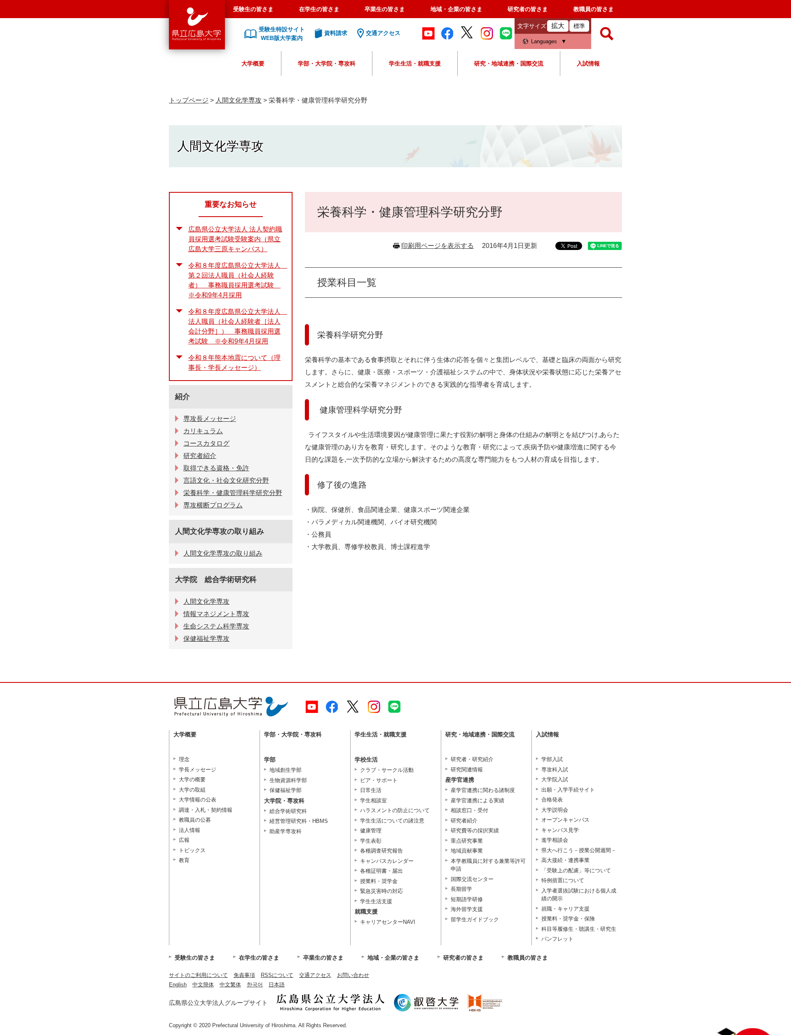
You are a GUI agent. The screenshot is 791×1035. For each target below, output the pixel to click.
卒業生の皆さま (385, 9)
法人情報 (189, 830)
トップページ (188, 100)
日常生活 (370, 790)
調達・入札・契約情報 (205, 810)
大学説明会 (554, 810)
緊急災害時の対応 (381, 891)
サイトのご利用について (198, 975)
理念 (184, 759)
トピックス (192, 850)
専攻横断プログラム (213, 505)
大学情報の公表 (197, 800)
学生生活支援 (376, 901)
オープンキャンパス (565, 820)
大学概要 (252, 63)
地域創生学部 (285, 770)
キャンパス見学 (560, 830)
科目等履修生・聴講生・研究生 (578, 929)
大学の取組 (192, 790)
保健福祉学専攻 (206, 638)
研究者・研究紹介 (472, 759)
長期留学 (461, 889)
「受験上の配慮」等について (576, 870)
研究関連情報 (467, 769)
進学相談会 (554, 840)
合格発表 (552, 800)
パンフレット (557, 939)
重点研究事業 (467, 841)
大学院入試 (554, 779)
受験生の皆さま (253, 9)
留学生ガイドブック (475, 919)
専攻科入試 (554, 769)
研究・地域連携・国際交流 (508, 63)
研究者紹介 (199, 455)
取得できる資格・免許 (216, 468)
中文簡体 (203, 984)
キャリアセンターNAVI (387, 922)
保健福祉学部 (285, 790)
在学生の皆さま (319, 9)
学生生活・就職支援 (415, 63)
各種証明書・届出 (381, 871)
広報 (184, 840)
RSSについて (277, 975)
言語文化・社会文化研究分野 (226, 480)
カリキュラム (203, 431)
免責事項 (244, 975)
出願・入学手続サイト (568, 790)
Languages (544, 41)
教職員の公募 (195, 820)
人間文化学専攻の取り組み (219, 531)
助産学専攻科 (285, 831)
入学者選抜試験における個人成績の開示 (578, 895)
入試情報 (588, 63)
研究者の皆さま (528, 9)
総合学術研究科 (288, 811)
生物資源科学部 (288, 780)
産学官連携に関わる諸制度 (483, 790)
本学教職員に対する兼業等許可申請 (488, 865)
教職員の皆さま (593, 9)
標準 (579, 26)
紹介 (182, 397)
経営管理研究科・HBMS (298, 821)
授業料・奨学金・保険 (568, 919)
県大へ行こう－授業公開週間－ (578, 850)
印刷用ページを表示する (437, 245)
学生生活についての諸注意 (392, 821)
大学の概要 (192, 779)
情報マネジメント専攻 (216, 613)
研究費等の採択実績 (475, 830)
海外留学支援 (467, 909)
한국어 (255, 984)
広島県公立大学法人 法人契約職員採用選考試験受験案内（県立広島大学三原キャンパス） (235, 239)
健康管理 (370, 830)
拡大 (557, 25)
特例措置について (562, 880)
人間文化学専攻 (238, 100)
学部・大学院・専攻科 (327, 63)
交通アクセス (315, 975)
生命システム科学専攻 (216, 626)
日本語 (277, 984)
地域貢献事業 (467, 851)
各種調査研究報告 (381, 851)
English (178, 984)
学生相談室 (373, 800)
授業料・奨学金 (379, 881)
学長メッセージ (197, 769)
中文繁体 (230, 984)
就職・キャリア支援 (565, 909)
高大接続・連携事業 (565, 860)
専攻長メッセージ (209, 418)
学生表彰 (370, 841)
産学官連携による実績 (477, 800)
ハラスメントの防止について (395, 810)
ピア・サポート (379, 780)
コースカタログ (206, 443)
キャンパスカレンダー (387, 861)
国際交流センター (472, 879)
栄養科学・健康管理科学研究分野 (232, 492)
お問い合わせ (353, 975)
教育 (184, 860)
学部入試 (552, 759)
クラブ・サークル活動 (387, 770)
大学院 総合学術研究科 (216, 579)
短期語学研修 (467, 899)
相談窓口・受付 (469, 810)
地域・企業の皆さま (456, 9)
